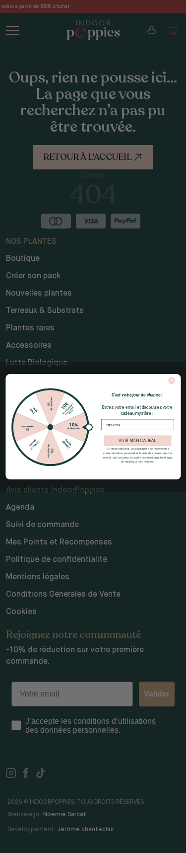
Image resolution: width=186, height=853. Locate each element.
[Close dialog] (171, 380)
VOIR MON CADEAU (137, 440)
